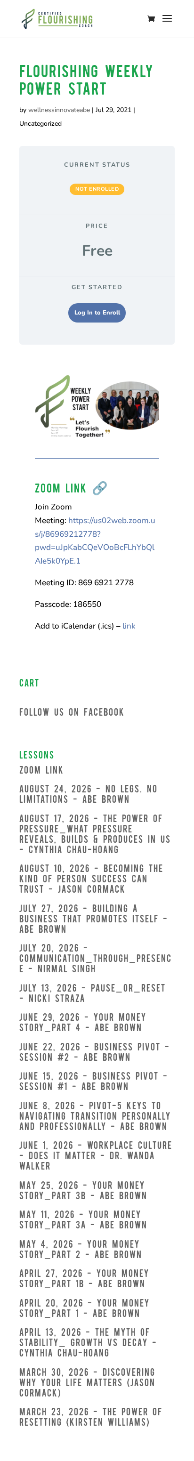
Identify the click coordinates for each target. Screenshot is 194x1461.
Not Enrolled (97, 189)
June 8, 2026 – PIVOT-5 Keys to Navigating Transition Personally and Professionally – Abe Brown (95, 1117)
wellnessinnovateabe (59, 109)
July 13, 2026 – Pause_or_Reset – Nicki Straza (92, 994)
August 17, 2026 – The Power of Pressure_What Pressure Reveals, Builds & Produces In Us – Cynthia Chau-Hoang (95, 835)
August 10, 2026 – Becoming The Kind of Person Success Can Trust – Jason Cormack (91, 880)
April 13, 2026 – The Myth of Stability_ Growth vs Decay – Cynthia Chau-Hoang (88, 1343)
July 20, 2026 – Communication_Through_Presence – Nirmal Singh (95, 959)
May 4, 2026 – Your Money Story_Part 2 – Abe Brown (80, 1250)
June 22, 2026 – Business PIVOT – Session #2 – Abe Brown (94, 1053)
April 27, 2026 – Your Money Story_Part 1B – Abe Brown (84, 1279)
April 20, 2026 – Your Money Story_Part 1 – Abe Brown (84, 1309)
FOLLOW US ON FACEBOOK (72, 713)
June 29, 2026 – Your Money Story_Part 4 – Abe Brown (82, 1023)
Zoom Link (41, 771)
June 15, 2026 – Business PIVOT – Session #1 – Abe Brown (93, 1082)
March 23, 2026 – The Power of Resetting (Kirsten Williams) (90, 1418)
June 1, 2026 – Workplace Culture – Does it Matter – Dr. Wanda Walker (95, 1156)
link (129, 626)
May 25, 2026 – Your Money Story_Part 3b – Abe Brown (83, 1191)
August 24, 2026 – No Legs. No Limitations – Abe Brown (88, 795)
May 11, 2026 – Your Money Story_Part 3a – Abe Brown (83, 1220)
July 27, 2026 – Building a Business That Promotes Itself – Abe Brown (93, 920)
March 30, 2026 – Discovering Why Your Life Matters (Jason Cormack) (87, 1383)
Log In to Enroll (97, 312)
